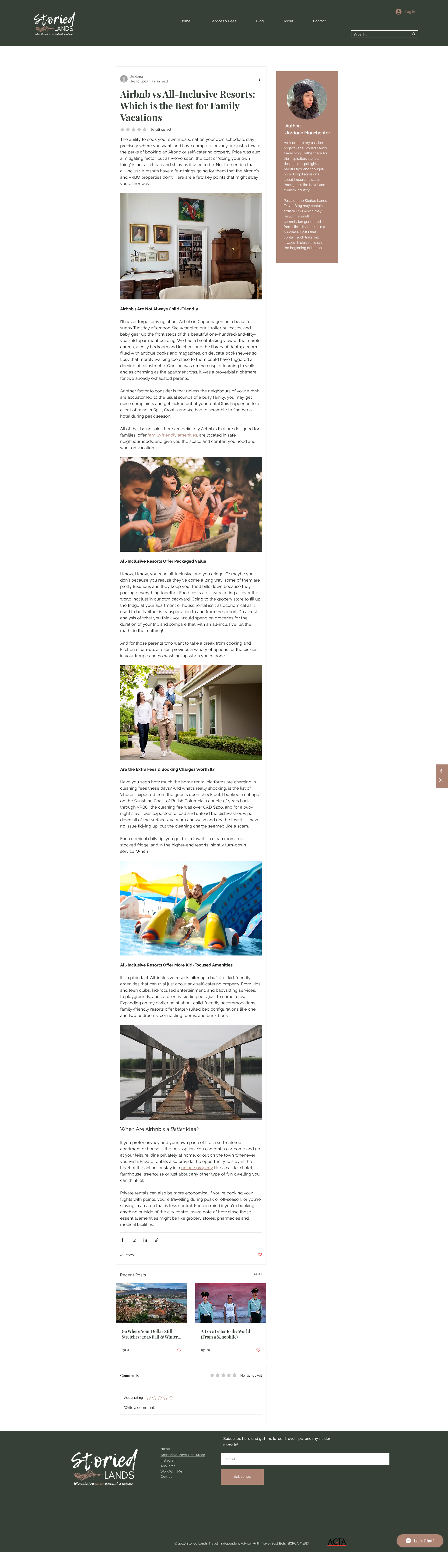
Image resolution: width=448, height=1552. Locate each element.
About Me (168, 1466)
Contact (167, 1476)
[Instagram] (441, 780)
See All (257, 1274)
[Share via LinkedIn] (145, 1240)
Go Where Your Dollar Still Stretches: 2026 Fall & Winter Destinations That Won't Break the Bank (151, 1334)
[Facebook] (441, 771)
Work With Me (171, 1471)
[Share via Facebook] (122, 1240)
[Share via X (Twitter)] (134, 1240)
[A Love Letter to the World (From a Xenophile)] (230, 1303)
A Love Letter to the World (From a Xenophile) (225, 1334)
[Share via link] (156, 1240)
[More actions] (259, 79)
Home (165, 1449)
